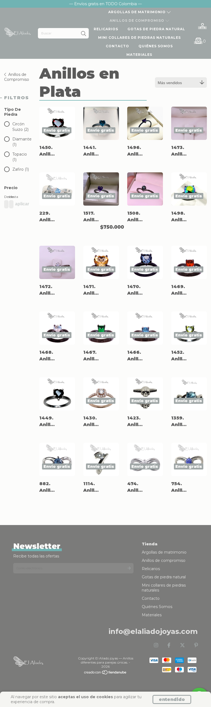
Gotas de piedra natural (156, 29)
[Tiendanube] (105, 673)
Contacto (117, 46)
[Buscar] (83, 34)
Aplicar (22, 203)
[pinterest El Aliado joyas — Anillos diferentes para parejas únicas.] (196, 645)
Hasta (10, 197)
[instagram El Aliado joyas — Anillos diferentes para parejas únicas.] (156, 645)
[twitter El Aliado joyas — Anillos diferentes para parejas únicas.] (182, 645)
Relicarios (106, 29)
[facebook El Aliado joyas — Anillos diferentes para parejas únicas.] (168, 645)
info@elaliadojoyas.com (153, 631)
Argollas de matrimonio (137, 12)
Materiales (139, 55)
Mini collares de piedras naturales (139, 37)
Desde (5, 197)
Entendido (172, 699)
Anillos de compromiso (137, 20)
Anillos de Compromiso (16, 77)
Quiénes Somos (155, 46)
